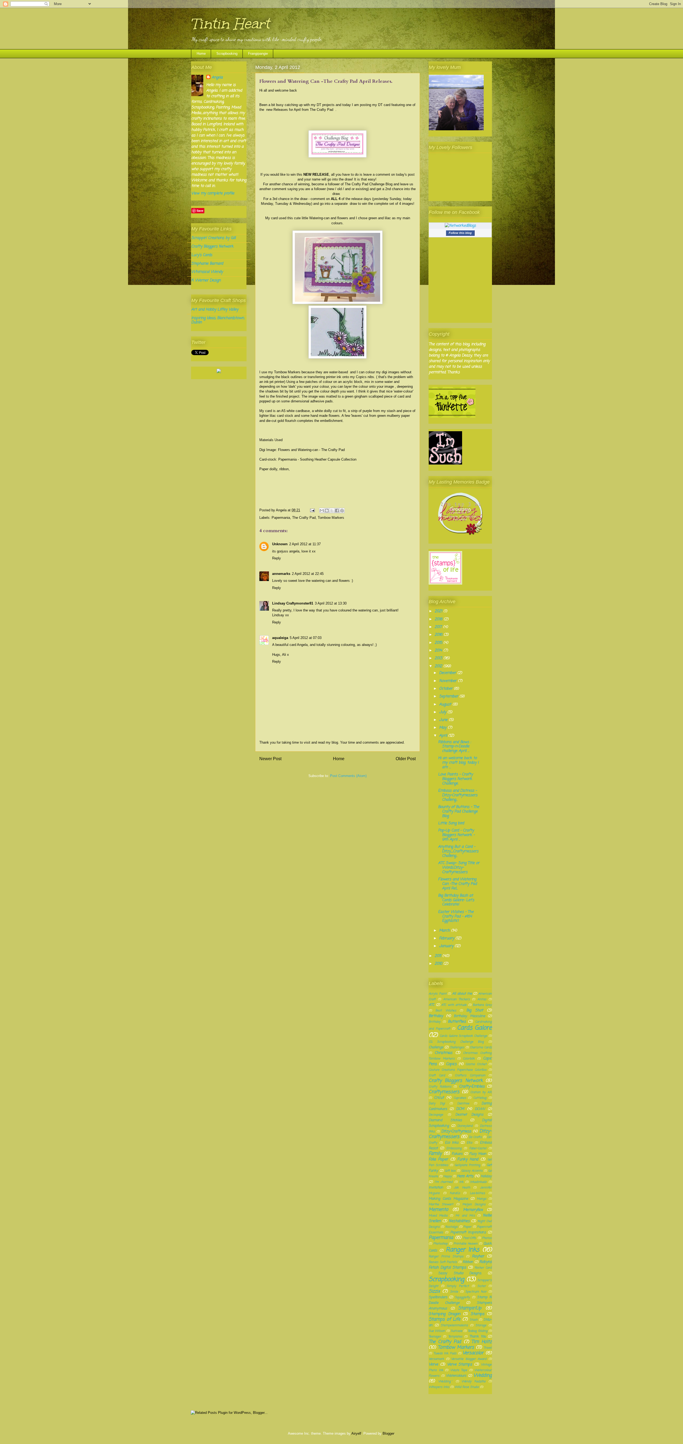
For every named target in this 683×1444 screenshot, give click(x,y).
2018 (439, 619)
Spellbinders (438, 1297)
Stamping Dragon (444, 1314)
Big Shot (474, 1010)
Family (435, 1153)
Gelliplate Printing (468, 1165)
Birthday (436, 1016)
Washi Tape (458, 1370)
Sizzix (434, 1291)
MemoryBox (473, 1210)
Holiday (486, 1176)
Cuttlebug (479, 1098)
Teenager (435, 1336)
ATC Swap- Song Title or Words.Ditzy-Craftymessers (458, 867)
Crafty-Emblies (472, 1086)
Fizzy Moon (477, 1153)
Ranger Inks (462, 1249)
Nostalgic (451, 1227)
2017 (439, 627)
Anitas (481, 999)
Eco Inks (451, 1142)
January (447, 946)
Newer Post (270, 758)
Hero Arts (465, 1176)
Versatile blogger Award (468, 1359)
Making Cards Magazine (448, 1198)
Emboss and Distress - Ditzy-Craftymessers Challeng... (457, 795)
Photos (487, 1238)
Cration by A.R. (481, 1092)
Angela (217, 77)
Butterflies (457, 1022)
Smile (454, 1291)
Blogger (388, 1433)
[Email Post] (312, 510)
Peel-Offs (469, 1238)
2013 (439, 658)
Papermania (281, 518)
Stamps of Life (444, 1319)
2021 (439, 611)
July (443, 712)
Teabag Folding (477, 1331)
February (447, 938)
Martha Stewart (441, 1204)
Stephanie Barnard (207, 263)
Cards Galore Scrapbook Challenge (463, 1036)
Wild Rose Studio (467, 1387)
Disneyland (464, 1126)
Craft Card (437, 1075)
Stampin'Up (469, 1308)
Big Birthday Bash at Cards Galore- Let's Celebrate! (456, 900)
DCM (460, 1109)
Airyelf (356, 1433)
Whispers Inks (439, 1387)
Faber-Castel (477, 1148)
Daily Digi (437, 1103)
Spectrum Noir (476, 1291)
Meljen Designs (474, 1204)
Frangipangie (258, 54)
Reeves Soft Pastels (443, 1262)
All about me (462, 993)
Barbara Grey (482, 1005)
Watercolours (456, 1375)
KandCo (455, 1193)
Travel (488, 1347)
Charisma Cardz (481, 1047)
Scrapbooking (226, 54)
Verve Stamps (459, 1364)
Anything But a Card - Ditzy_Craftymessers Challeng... (458, 851)
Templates (455, 1336)
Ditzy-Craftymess (456, 1131)
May (443, 728)
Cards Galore (474, 1028)
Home (201, 54)
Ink (461, 1182)
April (443, 736)
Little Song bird (451, 823)
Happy (447, 1176)
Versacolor (473, 1353)
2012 (439, 666)
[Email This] (321, 510)
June (444, 720)
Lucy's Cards (201, 255)
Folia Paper (438, 1159)
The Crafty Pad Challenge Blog (368, 184)
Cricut (439, 1098)
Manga (481, 1198)
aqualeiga (280, 638)
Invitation (436, 1187)
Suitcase (456, 1331)
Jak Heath (462, 1187)
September (449, 696)
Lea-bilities (477, 1193)
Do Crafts (475, 1137)
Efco (469, 1142)
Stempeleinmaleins (454, 1325)
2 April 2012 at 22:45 (308, 574)
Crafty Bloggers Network (212, 246)
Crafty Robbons (440, 1086)
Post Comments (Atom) (348, 776)
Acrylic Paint (438, 993)
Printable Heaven (466, 1243)
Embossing (454, 1148)
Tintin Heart (230, 23)
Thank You (477, 1336)
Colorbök (469, 1058)
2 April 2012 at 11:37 (305, 544)
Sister (481, 1286)
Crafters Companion (470, 1075)
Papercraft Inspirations (468, 1232)
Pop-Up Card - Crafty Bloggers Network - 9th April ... (456, 835)
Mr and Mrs (465, 1215)
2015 (439, 643)
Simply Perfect (458, 1286)
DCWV (480, 1109)
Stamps (477, 1314)
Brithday (434, 1021)
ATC (431, 1004)
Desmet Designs (469, 1114)
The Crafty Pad (322, 110)
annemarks (281, 574)
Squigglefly (462, 1297)
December (448, 673)
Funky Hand (467, 1159)
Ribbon (468, 1262)
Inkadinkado (478, 1182)
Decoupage (436, 1114)
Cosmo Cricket (476, 1064)
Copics (451, 1064)
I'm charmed (444, 1182)
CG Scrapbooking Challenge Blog (456, 1041)
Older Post (406, 758)
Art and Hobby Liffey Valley (214, 309)
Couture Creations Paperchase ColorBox (457, 1070)
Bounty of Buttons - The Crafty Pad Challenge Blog (458, 811)
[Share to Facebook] (337, 510)
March (445, 930)
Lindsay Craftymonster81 (292, 603)
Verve (433, 1364)
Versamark (436, 1359)
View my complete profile (212, 193)
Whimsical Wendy (207, 272)
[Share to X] (332, 510)
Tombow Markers (331, 518)
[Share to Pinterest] (342, 510)
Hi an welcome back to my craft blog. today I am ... (458, 762)
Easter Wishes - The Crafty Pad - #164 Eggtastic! (456, 916)
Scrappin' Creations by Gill (213, 238)
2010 (439, 964)
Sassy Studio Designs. (460, 1273)
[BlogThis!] (326, 510)
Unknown (280, 544)
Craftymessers (444, 1092)
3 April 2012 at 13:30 (331, 603)
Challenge (436, 1047)
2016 (439, 635)
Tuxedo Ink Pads (445, 1353)
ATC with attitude (453, 1005)
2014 (439, 650)
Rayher (478, 1256)
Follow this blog (460, 232)
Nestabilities (459, 1221)
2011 (438, 956)
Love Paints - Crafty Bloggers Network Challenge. (455, 779)
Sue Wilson (437, 1331)
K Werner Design (206, 280)
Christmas (443, 1053)
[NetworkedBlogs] (460, 226)
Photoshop (440, 1243)
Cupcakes (460, 1098)
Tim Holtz (481, 1342)
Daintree (463, 1103)
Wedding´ (445, 1381)
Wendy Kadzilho (474, 1381)
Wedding (483, 1375)
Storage (480, 1325)
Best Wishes (445, 1010)
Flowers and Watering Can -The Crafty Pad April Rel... (457, 884)
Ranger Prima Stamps (446, 1256)
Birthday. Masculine (469, 1016)
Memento (438, 1209)
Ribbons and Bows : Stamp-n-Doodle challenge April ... (454, 746)
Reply (276, 558)
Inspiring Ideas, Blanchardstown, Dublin (217, 320)
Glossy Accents (472, 1170)
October (446, 689)
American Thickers (456, 999)
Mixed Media (438, 1215)
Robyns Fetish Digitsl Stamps (460, 1264)
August (445, 704)
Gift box (450, 1170)
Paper (467, 1227)
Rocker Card (483, 1267)
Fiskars (457, 1153)
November (448, 681)
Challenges (457, 1047)
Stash (474, 1319)
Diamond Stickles (445, 1120)
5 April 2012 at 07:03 (305, 638)
